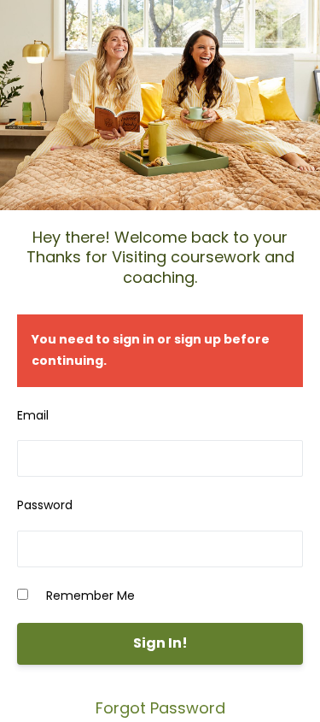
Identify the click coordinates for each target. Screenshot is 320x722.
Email (33, 415)
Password (45, 505)
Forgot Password (160, 708)
